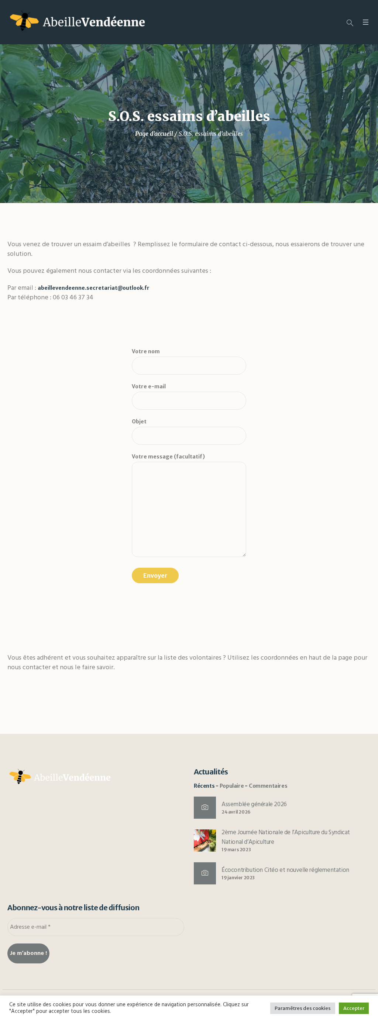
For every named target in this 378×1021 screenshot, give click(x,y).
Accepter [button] (353, 1008)
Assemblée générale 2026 (254, 804)
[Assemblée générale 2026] (205, 808)
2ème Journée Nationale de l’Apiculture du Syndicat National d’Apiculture (285, 837)
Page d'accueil (154, 133)
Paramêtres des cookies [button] (303, 1008)
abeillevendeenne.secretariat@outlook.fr (94, 288)
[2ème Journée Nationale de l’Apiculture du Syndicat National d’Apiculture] (205, 840)
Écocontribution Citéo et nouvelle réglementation (285, 870)
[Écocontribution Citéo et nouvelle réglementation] (205, 873)
